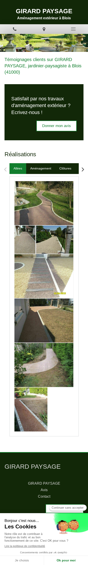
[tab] (17, 168)
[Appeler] (14, 29)
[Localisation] (44, 29)
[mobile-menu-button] (73, 28)
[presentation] (17, 168)
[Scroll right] (82, 169)
